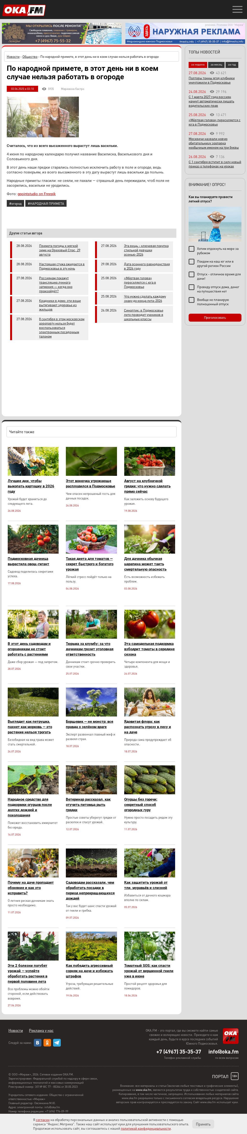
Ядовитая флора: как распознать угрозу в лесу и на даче (147, 726)
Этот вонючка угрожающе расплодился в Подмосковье (90, 483)
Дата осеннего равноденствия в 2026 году (147, 266)
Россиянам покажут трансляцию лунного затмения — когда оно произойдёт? (55, 284)
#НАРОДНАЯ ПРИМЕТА (46, 203)
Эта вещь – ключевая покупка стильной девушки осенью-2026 (146, 249)
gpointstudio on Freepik (37, 194)
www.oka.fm (143, 1090)
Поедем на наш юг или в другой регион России (215, 263)
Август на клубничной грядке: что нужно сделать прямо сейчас (147, 486)
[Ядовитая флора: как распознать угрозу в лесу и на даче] (149, 715)
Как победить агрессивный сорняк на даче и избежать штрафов (89, 970)
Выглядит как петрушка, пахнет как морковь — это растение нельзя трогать (30, 726)
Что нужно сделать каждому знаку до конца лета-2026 (145, 298)
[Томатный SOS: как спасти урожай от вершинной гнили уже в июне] (149, 959)
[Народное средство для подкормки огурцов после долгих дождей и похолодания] (33, 793)
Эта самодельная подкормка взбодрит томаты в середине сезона (149, 649)
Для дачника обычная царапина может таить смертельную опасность (145, 564)
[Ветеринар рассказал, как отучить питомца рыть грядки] (91, 793)
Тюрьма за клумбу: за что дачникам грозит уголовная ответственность (89, 649)
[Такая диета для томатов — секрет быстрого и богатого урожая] (91, 552)
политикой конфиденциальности (146, 1128)
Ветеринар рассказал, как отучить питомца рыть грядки (88, 804)
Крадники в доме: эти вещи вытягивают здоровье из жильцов (60, 304)
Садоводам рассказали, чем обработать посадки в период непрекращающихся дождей (90, 890)
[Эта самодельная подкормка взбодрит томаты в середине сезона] (149, 637)
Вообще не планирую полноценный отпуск (213, 301)
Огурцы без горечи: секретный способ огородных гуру (140, 804)
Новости (13, 56)
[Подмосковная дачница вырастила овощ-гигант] (33, 552)
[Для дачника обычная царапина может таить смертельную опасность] (149, 552)
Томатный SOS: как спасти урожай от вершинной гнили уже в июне (148, 970)
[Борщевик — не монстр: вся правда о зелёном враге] (91, 715)
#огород (15, 203)
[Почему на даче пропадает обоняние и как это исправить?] (33, 876)
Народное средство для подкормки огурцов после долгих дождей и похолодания (30, 807)
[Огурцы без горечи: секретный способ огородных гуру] (149, 793)
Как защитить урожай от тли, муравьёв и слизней (146, 885)
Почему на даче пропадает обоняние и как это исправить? (31, 887)
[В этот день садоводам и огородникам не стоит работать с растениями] (33, 637)
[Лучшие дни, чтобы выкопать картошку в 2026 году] (33, 474)
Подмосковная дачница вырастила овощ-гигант (28, 561)
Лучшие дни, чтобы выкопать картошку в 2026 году (31, 486)
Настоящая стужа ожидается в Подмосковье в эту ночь (62, 266)
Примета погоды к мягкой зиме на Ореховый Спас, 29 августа (59, 249)
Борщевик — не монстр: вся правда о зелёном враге (89, 724)
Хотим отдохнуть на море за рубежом (218, 250)
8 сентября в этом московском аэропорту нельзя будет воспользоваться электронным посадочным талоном (61, 327)
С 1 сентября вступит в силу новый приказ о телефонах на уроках (215, 163)
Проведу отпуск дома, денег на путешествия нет (218, 289)
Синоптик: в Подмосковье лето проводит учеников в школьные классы (143, 314)
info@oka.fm (223, 1051)
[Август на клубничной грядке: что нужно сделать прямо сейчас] (149, 474)
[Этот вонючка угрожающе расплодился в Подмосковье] (91, 474)
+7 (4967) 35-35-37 (178, 1051)
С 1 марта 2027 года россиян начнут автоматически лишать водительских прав (211, 100)
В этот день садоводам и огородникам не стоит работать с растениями (29, 649)
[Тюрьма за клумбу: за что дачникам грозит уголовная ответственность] (91, 637)
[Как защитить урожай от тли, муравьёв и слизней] (149, 876)
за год (232, 64)
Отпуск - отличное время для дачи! (219, 276)
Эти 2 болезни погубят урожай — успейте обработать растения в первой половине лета (27, 973)
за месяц (216, 64)
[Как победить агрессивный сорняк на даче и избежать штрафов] (91, 959)
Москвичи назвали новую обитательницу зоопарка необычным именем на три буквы (214, 142)
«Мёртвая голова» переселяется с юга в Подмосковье (140, 282)
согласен (43, 1119)
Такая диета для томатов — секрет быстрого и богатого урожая (89, 564)
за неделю (198, 64)
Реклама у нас (41, 1030)
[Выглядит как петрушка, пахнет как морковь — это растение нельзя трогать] (33, 715)
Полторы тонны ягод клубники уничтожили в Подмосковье (212, 80)
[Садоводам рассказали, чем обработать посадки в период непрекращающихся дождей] (91, 876)
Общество (29, 56)
